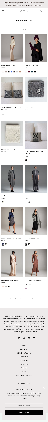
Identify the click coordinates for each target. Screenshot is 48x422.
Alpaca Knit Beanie (32, 65)
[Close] (44, 388)
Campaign (24, 360)
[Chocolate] (14, 71)
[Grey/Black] (26, 244)
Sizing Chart (24, 349)
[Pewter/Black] (26, 160)
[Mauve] (26, 288)
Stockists (24, 368)
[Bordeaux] (29, 71)
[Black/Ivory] (29, 244)
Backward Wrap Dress (10, 280)
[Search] (41, 11)
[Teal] (32, 71)
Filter (24, 29)
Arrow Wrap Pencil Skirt (11, 238)
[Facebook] (14, 338)
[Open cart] (45, 11)
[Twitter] (19, 338)
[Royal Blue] (11, 71)
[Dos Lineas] (3, 116)
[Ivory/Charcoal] (29, 202)
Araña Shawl (6, 196)
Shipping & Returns (24, 353)
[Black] (8, 71)
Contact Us (24, 357)
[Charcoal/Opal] (26, 202)
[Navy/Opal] (3, 244)
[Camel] (20, 71)
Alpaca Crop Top (8, 65)
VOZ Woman (24, 364)
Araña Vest (29, 196)
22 (32, 299)
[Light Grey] (17, 71)
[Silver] (6, 286)
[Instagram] (24, 338)
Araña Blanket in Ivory (10, 149)
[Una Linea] (6, 116)
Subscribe (24, 412)
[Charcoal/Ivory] (3, 202)
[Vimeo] (34, 338)
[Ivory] (3, 71)
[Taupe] (6, 71)
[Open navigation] (3, 11)
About (24, 346)
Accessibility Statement (24, 375)
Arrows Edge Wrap (32, 238)
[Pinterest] (29, 338)
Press (24, 372)
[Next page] (37, 298)
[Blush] (3, 286)
